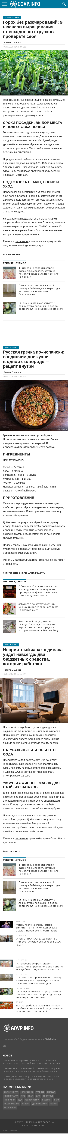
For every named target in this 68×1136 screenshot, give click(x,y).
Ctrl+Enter (50, 1039)
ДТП (38, 1096)
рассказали (21, 241)
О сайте (18, 1122)
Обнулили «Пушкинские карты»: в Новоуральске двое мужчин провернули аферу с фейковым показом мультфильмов (38, 591)
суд (23, 1096)
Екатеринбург (11, 1092)
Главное (40, 1092)
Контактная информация (35, 1125)
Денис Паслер (39, 1104)
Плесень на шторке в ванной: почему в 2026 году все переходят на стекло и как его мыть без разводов (39, 290)
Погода (51, 1092)
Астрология (10, 1108)
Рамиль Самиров (12, 42)
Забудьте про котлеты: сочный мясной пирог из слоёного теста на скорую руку (38, 607)
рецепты (40, 573)
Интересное (13, 254)
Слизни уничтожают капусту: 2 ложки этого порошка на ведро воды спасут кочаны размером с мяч (41, 306)
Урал (30, 1096)
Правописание (11, 1104)
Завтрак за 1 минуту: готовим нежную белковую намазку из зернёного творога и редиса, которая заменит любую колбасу (39, 626)
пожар (53, 1104)
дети (56, 1100)
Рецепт (25, 1104)
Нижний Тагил (11, 1096)
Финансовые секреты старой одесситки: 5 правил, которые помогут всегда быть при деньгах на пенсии (39, 272)
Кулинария (27, 573)
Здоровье (48, 1096)
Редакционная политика (40, 1122)
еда (20, 1100)
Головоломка (32, 1100)
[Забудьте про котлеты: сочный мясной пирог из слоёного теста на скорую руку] (9, 609)
